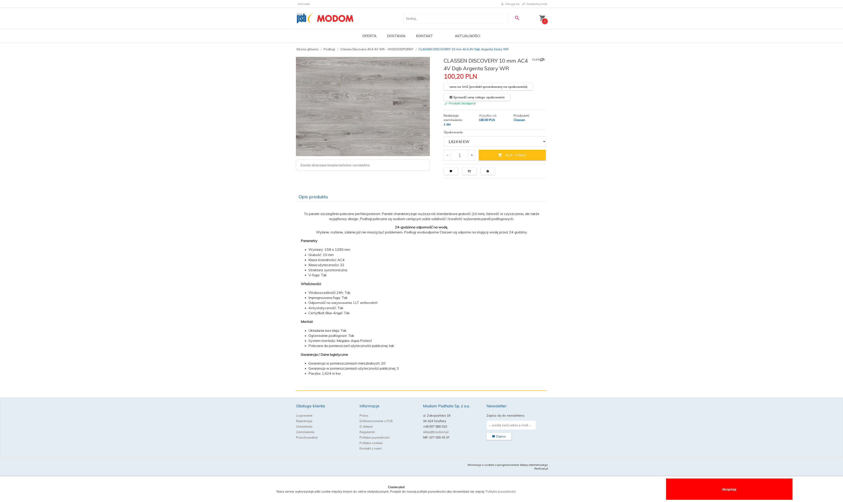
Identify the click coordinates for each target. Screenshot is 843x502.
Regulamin (367, 432)
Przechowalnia (307, 437)
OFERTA (369, 36)
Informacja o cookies (481, 464)
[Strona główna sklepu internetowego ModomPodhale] (325, 18)
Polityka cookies (371, 443)
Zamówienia (305, 432)
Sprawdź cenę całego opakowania (478, 97)
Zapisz (500, 436)
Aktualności (467, 36)
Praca (364, 415)
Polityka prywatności (375, 437)
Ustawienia (304, 426)
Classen (519, 120)
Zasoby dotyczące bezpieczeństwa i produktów (335, 165)
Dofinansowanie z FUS (376, 421)
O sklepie (366, 426)
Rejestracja (304, 421)
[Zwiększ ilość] (471, 155)
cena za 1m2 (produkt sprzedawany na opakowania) (488, 87)
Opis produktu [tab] (313, 196)
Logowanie (304, 415)
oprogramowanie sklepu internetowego (522, 464)
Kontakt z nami (371, 448)
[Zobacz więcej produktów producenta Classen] (539, 59)
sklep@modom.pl (436, 432)
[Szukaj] (517, 18)
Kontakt (424, 36)
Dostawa (396, 36)
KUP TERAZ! (516, 155)
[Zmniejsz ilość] (447, 155)
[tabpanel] (421, 296)
